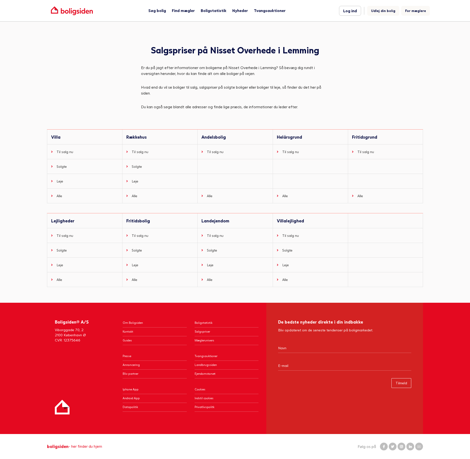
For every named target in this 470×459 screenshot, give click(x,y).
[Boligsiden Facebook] (384, 446)
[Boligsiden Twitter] (393, 446)
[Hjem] (62, 407)
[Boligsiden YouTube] (419, 446)
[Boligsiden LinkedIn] (410, 446)
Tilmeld (401, 383)
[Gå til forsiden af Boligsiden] (72, 10)
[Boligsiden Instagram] (401, 446)
